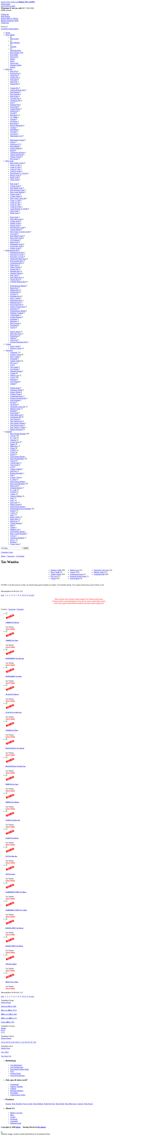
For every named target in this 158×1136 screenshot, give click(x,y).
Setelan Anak (15, 223)
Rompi (12, 67)
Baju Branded (17, 1104)
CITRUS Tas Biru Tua (13, 820)
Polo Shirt (13, 80)
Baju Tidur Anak (16, 238)
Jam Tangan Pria (16, 421)
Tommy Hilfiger (16, 469)
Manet (12, 444)
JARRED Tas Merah (12, 622)
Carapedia (14, 1121)
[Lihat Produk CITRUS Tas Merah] (6, 829)
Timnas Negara (15, 157)
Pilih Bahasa (5, 16)
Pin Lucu (13, 363)
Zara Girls (14, 502)
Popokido (13, 319)
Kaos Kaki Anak (16, 246)
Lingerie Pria (15, 98)
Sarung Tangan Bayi (17, 307)
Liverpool (13, 134)
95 (13, 1042)
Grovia (12, 327)
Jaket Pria (13, 82)
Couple (8, 344)
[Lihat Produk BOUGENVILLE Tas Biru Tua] (6, 757)
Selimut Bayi (15, 292)
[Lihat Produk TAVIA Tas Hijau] (6, 955)
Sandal (13, 384)
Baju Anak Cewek (17, 163)
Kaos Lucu (14, 63)
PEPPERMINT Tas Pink (14, 676)
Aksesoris (9, 350)
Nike (12, 498)
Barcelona (14, 123)
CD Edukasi (14, 240)
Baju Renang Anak (17, 190)
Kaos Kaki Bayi (16, 305)
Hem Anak (14, 211)
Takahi (12, 527)
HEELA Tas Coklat (12, 982)
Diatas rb (7, 1022)
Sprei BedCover (16, 415)
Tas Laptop (14, 367)
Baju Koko (14, 96)
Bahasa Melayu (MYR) (9, 19)
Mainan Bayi (15, 290)
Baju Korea (14, 39)
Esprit (12, 454)
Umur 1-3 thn (15, 165)
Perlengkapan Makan (18, 286)
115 (23, 1042)
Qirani (12, 448)
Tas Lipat (6, 1056)
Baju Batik (14, 55)
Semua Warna (6, 1038)
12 (27, 595)
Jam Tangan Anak (16, 425)
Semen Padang (15, 148)
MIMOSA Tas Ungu (12, 784)
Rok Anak (14, 184)
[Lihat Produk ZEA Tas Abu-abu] (6, 847)
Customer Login (7, 552)
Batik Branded (15, 50)
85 (35, 1042)
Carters (12, 494)
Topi (12, 103)
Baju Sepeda (14, 94)
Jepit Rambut (15, 400)
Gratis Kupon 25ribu (17, 1095)
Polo (12, 475)
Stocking (13, 380)
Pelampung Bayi (16, 300)
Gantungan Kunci (16, 396)
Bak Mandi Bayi (16, 277)
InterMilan (14, 130)
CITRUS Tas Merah (12, 838)
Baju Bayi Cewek (16, 255)
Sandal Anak (15, 388)
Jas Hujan (13, 405)
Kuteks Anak (15, 248)
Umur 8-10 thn (15, 171)
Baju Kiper (14, 159)
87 (10, 1042)
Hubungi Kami (15, 1123)
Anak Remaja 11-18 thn (19, 209)
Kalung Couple (15, 348)
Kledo (18, 1127)
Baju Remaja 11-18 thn (18, 173)
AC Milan (14, 117)
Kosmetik (13, 359)
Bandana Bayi (15, 271)
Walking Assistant (16, 313)
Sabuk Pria (14, 111)
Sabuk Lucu (14, 375)
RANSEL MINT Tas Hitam (14, 946)
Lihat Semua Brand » (18, 457)
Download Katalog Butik (19, 1069)
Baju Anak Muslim (17, 192)
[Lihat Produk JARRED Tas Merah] (6, 613)
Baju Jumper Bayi (16, 261)
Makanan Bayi (15, 302)
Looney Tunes (15, 477)
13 (29, 595)
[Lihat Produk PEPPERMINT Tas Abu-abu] (6, 649)
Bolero (12, 59)
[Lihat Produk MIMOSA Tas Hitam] (6, 793)
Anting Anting (15, 361)
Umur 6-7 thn (15, 169)
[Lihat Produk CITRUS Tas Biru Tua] (6, 811)
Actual (12, 452)
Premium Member (16, 1091)
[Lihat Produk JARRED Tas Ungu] (6, 631)
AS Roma (13, 121)
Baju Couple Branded (18, 534)
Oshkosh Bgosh (16, 488)
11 (25, 595)
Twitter (12, 1117)
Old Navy (13, 471)
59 (26, 1042)
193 (7, 1042)
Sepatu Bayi (14, 269)
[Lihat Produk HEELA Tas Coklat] (6, 973)
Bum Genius (14, 323)
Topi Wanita (14, 382)
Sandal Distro (15, 109)
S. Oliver (13, 479)
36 (31, 1042)
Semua (3, 1028)
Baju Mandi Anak (16, 236)
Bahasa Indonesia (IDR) (10, 21)
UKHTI (13, 450)
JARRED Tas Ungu (12, 640)
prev (2, 595)
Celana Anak (15, 186)
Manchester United (17, 140)
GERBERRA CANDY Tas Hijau (16, 892)
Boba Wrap (14, 519)
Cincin (12, 377)
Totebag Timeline (16, 1087)
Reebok (13, 542)
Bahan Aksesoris (16, 429)
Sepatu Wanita (15, 392)
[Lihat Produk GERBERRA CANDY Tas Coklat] (6, 901)
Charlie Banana (16, 317)
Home (8, 33)
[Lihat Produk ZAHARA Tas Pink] (6, 721)
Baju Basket (14, 92)
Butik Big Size (49, 1104)
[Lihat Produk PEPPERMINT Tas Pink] (6, 667)
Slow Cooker (15, 298)
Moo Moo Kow (16, 334)
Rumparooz (14, 336)
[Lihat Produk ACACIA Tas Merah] (6, 685)
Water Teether (15, 267)
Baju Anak (10, 161)
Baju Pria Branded (17, 459)
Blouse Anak (15, 175)
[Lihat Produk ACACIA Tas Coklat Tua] (6, 703)
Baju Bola (14, 115)
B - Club (13, 438)
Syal (11, 365)
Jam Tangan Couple (17, 427)
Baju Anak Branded (17, 484)
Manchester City (16, 136)
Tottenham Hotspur (17, 153)
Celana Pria (14, 88)
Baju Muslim (15, 43)
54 (2, 1042)
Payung (13, 402)
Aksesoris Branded (17, 538)
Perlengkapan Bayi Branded (20, 509)
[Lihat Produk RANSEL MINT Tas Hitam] (6, 937)
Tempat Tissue (15, 394)
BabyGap (13, 486)
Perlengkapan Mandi (17, 311)
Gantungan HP (15, 417)
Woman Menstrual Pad (18, 342)
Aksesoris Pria (15, 100)
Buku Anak (14, 242)
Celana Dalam (15, 196)
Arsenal (13, 119)
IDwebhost (41, 1127)
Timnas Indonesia (16, 155)
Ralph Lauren (15, 504)
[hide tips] (5, 14)
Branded (9, 432)
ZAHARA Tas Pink (12, 730)
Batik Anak (14, 178)
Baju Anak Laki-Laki (18, 198)
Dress (12, 61)
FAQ (12, 1071)
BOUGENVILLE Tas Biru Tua (16, 766)
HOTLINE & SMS (8, 6)
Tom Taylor (14, 465)
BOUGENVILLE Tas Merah (15, 748)
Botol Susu (14, 265)
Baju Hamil (60, 1104)
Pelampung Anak (16, 244)
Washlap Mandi (16, 273)
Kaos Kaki (14, 107)
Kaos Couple (15, 346)
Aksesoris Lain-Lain (17, 407)
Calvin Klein (15, 463)
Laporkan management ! (10, 29)
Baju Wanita (10, 35)
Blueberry (13, 321)
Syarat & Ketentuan (17, 1076)
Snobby (13, 511)
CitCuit (12, 436)
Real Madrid (14, 146)
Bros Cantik (14, 357)
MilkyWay (14, 446)
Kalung (8, 1104)
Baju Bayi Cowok (16, 257)
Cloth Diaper (15, 315)
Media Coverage (16, 1113)
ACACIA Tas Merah (12, 694)
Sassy (12, 515)
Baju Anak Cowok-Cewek (20, 232)
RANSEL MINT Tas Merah (14, 928)
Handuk (13, 411)
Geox (12, 500)
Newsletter (14, 1093)
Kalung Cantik (15, 355)
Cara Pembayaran (16, 1067)
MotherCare (14, 529)
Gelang (12, 373)
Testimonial (14, 1084)
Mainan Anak (15, 409)
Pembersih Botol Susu (18, 259)
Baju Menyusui (70, 1104)
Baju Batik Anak (16, 188)
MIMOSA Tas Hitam (12, 802)
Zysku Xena (14, 442)
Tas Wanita (14, 369)
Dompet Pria (14, 105)
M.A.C (12, 540)
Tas (5, 1052)
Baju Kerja (14, 57)
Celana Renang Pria (17, 90)
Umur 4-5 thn (15, 167)
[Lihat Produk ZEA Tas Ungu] (6, 865)
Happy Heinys (15, 332)
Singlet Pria (14, 78)
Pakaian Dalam (15, 65)
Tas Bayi (13, 294)
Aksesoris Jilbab (16, 390)
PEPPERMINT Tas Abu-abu (15, 658)
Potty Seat (14, 275)
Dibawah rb (8, 1006)
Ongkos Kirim (15, 1073)
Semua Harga (6, 1002)
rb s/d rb (9, 1010)
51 (19, 1042)
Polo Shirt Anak (16, 219)
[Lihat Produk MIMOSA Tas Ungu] (6, 775)
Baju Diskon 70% (16, 53)
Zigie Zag (13, 340)
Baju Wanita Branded (18, 434)
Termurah (11, 609)
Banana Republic (16, 473)
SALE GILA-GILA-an (18, 2)
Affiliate (13, 1089)
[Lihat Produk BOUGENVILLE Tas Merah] (6, 739)
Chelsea (13, 128)
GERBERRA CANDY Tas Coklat (16, 910)
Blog (12, 1115)
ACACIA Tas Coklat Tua (14, 712)
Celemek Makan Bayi (18, 282)
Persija (12, 142)
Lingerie (13, 47)
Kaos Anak (14, 217)
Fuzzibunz (14, 325)
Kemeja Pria (14, 73)
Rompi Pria (14, 84)
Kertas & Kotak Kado (18, 398)
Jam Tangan (14, 419)
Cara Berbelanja (16, 1065)
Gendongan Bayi (16, 263)
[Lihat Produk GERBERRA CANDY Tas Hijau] (6, 883)
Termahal (20, 609)
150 (16, 1042)
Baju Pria (9, 69)
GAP (12, 467)
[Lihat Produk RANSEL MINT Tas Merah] (6, 919)
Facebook (13, 1119)
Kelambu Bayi (15, 296)
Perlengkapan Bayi (12, 250)
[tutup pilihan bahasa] (5, 23)
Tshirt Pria (14, 75)
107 (28, 1042)
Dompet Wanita (16, 371)
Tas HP (12, 113)
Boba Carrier (15, 517)
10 (23, 595)
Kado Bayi (14, 309)
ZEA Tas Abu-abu (11, 856)
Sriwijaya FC (15, 144)
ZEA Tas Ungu (10, 874)
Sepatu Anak (15, 194)
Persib (12, 150)
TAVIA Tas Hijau (11, 964)
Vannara (13, 440)
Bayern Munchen (16, 125)
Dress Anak (14, 180)
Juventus (13, 132)
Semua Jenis (5, 1048)
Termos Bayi (15, 280)
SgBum (13, 338)
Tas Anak (13, 234)
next (32, 595)
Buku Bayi (14, 288)
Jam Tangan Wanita (17, 423)
